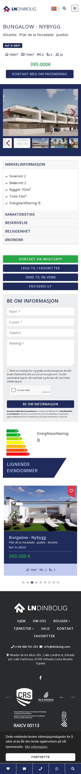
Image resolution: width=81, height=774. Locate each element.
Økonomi (14, 239)
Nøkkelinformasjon (25, 164)
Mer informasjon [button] (36, 746)
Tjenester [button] (22, 628)
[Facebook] (40, 678)
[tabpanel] (40, 531)
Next (73, 112)
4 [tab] (36, 582)
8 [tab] (53, 582)
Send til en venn (41, 277)
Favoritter (44, 636)
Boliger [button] (60, 621)
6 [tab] (45, 582)
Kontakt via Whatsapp (40, 259)
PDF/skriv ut (40, 286)
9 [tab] (58, 582)
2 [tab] (28, 582)
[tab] (40, 164)
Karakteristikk (20, 214)
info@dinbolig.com (57, 647)
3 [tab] (32, 582)
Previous (8, 112)
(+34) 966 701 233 (26, 647)
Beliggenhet (17, 231)
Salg (45, 628)
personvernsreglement (45, 374)
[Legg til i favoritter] (71, 490)
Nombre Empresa (19, 8)
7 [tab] (49, 582)
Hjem (21, 621)
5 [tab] (41, 582)
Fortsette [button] (40, 757)
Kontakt (65, 628)
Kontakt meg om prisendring (39, 74)
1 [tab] (23, 582)
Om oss (39, 621)
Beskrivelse (16, 222)
